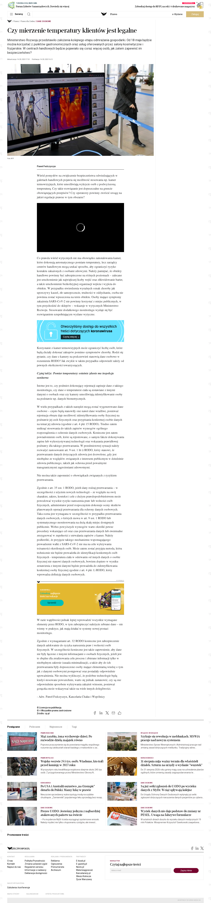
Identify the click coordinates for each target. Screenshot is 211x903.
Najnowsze (56, 726)
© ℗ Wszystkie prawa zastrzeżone (54, 710)
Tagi (74, 726)
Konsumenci (46, 783)
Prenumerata (57, 867)
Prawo (113, 14)
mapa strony (13, 894)
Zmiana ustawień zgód (36, 864)
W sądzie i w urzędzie (149, 733)
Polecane (34, 726)
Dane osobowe (43, 21)
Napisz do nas (14, 867)
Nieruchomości (147, 758)
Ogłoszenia (56, 864)
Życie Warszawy (84, 879)
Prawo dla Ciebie (28, 21)
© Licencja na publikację (49, 707)
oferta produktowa (54, 894)
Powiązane (13, 726)
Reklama (55, 861)
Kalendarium (32, 894)
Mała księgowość (84, 870)
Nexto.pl (80, 867)
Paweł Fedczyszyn (46, 166)
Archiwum (56, 870)
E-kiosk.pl (80, 861)
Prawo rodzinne (47, 733)
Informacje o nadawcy (35, 870)
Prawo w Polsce (47, 758)
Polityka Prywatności (35, 861)
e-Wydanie (177, 14)
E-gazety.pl (81, 864)
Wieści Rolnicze (83, 876)
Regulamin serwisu (34, 867)
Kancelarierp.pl (83, 873)
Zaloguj (195, 14)
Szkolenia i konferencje (18, 887)
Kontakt (11, 864)
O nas (10, 861)
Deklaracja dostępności (36, 873)
